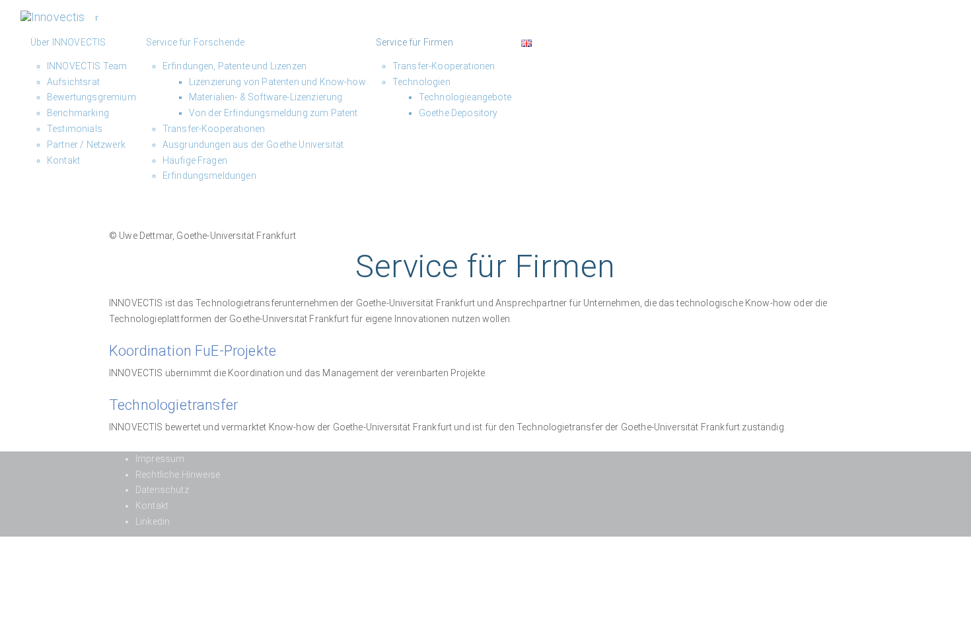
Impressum (159, 458)
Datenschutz (162, 489)
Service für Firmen (414, 42)
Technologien (421, 82)
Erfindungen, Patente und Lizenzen (234, 66)
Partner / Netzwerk (86, 144)
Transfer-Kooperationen (214, 128)
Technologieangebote (465, 97)
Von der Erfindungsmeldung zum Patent (273, 113)
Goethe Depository (458, 113)
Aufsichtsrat (73, 82)
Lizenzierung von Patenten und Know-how (277, 82)
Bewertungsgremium (91, 97)
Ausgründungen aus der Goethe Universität (252, 144)
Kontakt (63, 160)
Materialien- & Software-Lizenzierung (266, 97)
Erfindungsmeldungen (209, 175)
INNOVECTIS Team (87, 66)
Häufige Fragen (194, 160)
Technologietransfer (173, 405)
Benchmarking (78, 113)
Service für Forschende (195, 42)
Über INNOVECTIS (68, 42)
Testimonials (74, 128)
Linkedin (152, 521)
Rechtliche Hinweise (177, 474)
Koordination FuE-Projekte (192, 351)
